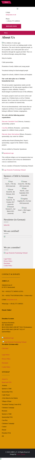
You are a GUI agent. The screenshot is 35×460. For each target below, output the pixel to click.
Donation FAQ (6, 433)
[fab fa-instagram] (17, 4)
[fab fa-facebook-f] (12, 4)
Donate (4, 430)
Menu (6, 33)
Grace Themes (21, 454)
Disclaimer (7, 263)
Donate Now (11, 26)
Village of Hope (6, 401)
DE (3, 436)
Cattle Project (6, 395)
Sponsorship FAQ (7, 392)
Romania (4, 411)
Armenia (4, 385)
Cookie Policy (8, 265)
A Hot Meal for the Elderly (10, 398)
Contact (4, 426)
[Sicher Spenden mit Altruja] (0, 459)
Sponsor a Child (6, 388)
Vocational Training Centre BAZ (11, 404)
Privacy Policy (8, 261)
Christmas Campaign (8, 407)
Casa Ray (5, 420)
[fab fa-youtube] (21, 4)
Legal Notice (7, 259)
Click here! (5, 348)
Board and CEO (6, 382)
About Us (5, 379)
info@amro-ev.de (11, 14)
